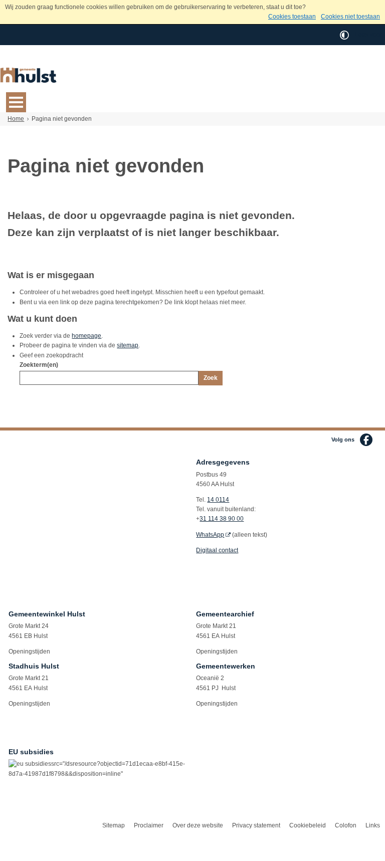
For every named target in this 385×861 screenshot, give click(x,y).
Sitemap (113, 825)
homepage (86, 335)
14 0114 (218, 499)
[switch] (344, 35)
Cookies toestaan (292, 16)
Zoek (211, 377)
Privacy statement (256, 825)
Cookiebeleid (307, 825)
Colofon (345, 825)
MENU (16, 102)
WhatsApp (210, 534)
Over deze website (197, 825)
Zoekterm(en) (39, 364)
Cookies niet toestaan (350, 16)
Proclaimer (148, 825)
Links (372, 825)
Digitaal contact (217, 550)
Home (16, 118)
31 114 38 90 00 (222, 518)
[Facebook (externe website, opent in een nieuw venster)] (366, 440)
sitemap (127, 345)
